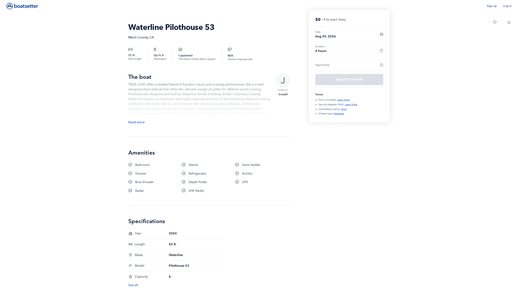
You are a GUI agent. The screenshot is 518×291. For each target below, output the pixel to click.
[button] (495, 22)
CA (152, 37)
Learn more (343, 99)
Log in (507, 6)
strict (344, 109)
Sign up (492, 6)
